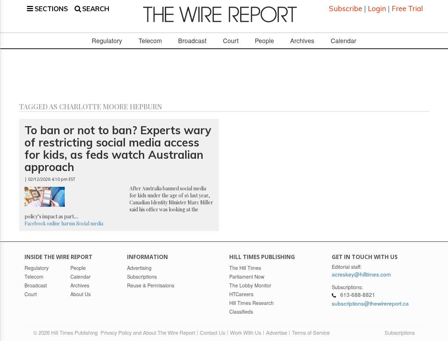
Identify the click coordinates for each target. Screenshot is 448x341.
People (264, 40)
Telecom (150, 40)
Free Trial (407, 8)
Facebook (35, 223)
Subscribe (345, 8)
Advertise (276, 332)
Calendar (343, 40)
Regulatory (107, 40)
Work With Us (245, 332)
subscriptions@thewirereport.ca (370, 303)
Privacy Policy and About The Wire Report (147, 332)
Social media (89, 223)
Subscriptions (400, 332)
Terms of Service (311, 332)
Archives (302, 40)
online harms (61, 223)
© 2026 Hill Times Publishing (66, 332)
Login (377, 8)
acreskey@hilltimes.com (361, 274)
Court (231, 40)
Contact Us (212, 332)
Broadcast (192, 40)
